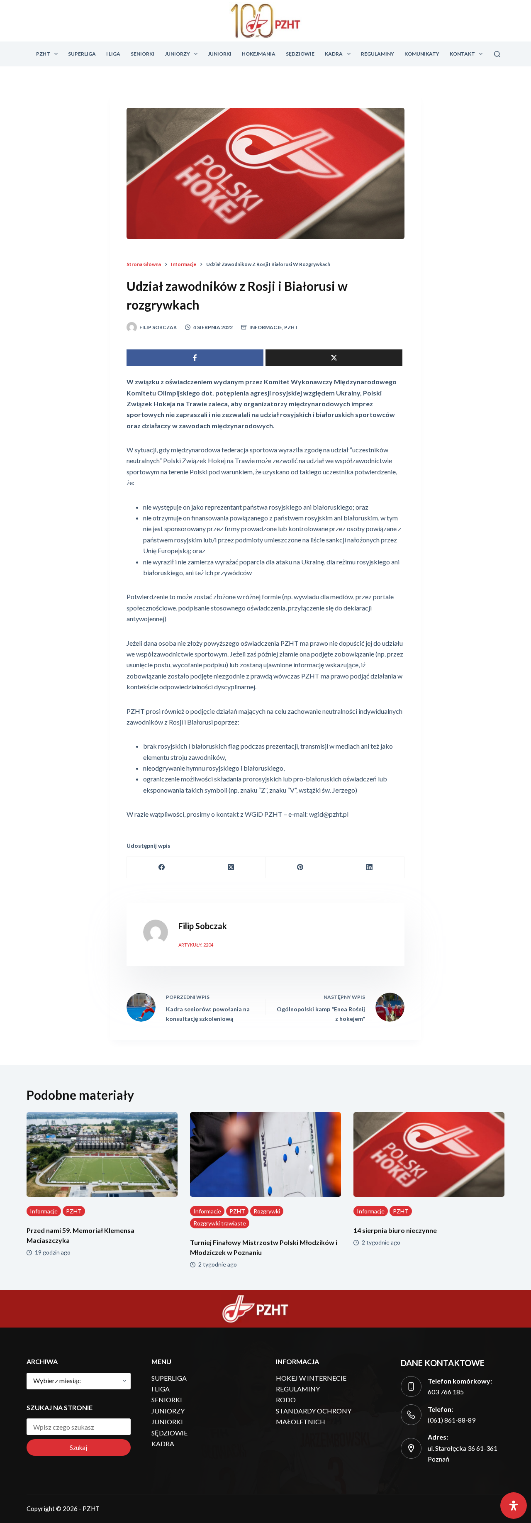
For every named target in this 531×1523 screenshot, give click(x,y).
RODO (286, 1399)
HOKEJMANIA (258, 54)
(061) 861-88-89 (451, 1420)
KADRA (334, 54)
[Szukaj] (497, 54)
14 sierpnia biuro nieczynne (395, 1230)
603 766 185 (446, 1392)
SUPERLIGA (82, 54)
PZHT (43, 54)
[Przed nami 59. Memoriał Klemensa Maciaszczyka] (102, 1154)
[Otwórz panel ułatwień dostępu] (513, 1505)
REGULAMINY (377, 54)
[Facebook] (161, 867)
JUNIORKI (219, 54)
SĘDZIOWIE (300, 54)
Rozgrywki (266, 1211)
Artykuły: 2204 (195, 944)
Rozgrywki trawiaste (219, 1223)
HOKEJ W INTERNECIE (311, 1378)
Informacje (265, 327)
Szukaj (78, 1447)
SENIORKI (142, 54)
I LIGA (113, 54)
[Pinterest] (300, 867)
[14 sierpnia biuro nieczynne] (428, 1154)
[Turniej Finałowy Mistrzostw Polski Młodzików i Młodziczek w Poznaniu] (265, 1154)
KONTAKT (462, 54)
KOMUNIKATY (421, 54)
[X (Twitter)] (231, 867)
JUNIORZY (177, 54)
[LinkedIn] (369, 867)
